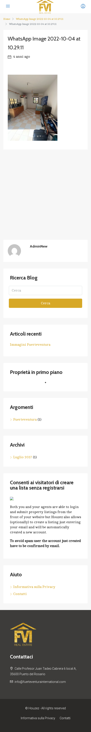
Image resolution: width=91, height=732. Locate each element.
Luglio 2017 (22, 457)
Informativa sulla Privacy (34, 587)
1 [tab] (48, 384)
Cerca (45, 303)
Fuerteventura (25, 419)
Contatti (20, 594)
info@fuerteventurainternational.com (40, 682)
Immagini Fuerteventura (30, 345)
